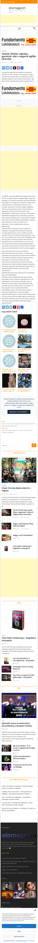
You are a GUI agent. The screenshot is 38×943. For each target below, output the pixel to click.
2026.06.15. (16, 663)
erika (3, 797)
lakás (18, 62)
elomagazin (17, 8)
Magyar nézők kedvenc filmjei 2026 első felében (23, 525)
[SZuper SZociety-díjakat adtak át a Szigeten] (19, 470)
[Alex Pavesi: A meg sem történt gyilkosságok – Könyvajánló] (6, 677)
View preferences (19, 936)
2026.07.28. (16, 538)
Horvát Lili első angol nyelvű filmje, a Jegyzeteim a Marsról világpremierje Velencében (23, 512)
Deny (19, 931)
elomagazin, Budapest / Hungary (12, 907)
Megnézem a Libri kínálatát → (19, 412)
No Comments (14, 494)
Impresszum (32, 940)
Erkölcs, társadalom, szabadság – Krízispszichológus (17, 786)
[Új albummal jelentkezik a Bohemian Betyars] (6, 758)
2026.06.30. (5, 728)
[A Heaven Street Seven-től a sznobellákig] (6, 767)
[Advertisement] (19, 126)
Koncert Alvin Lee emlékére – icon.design (14, 808)
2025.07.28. (16, 680)
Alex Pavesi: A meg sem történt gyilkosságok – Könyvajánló (23, 676)
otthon (21, 62)
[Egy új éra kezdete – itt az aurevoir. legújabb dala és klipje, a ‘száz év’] (6, 748)
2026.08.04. (16, 517)
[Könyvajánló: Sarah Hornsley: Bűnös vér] (6, 669)
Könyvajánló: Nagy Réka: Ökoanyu (19, 794)
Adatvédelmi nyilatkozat (9, 940)
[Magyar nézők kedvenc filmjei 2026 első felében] (6, 526)
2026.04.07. (16, 769)
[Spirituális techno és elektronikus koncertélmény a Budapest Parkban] (19, 705)
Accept (19, 926)
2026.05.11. (16, 761)
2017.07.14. (6, 62)
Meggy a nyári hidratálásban (23, 535)
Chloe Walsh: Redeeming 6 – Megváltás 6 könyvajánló (22, 547)
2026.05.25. (16, 753)
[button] (35, 910)
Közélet (4, 50)
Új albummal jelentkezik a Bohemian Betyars (22, 757)
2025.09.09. (16, 671)
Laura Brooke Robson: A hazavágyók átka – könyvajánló (23, 659)
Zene (3, 720)
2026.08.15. (5, 494)
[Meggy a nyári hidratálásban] (6, 537)
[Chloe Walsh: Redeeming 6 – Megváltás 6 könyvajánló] (6, 548)
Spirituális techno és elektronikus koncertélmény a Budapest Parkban (17, 724)
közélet (14, 62)
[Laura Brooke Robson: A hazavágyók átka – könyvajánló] (6, 660)
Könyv (3, 635)
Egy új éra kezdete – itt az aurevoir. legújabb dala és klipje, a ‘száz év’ (24, 748)
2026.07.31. (16, 528)
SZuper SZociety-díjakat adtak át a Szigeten (14, 858)
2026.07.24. (16, 551)
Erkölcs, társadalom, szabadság (11, 788)
